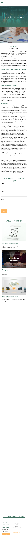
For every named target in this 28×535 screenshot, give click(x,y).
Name (2, 183)
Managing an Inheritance (9, 270)
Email (2, 191)
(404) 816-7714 (17, 534)
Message (3, 199)
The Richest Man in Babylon (10, 243)
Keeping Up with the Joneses (10, 297)
